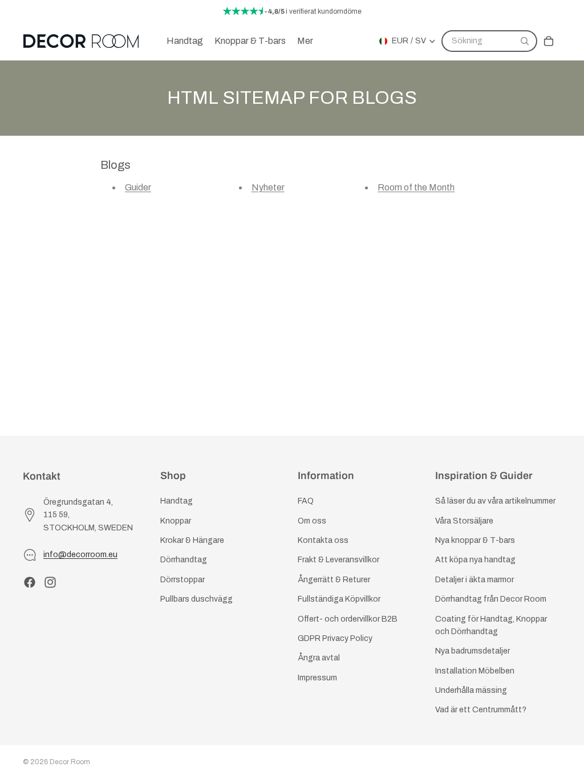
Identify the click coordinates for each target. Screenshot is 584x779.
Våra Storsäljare (464, 521)
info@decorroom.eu (80, 554)
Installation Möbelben (474, 671)
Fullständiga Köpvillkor (339, 599)
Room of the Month (416, 187)
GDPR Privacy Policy (335, 638)
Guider (138, 187)
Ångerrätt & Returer (334, 579)
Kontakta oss (323, 540)
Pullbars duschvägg (196, 599)
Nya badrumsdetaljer (472, 651)
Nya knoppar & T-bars (475, 540)
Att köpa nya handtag (475, 559)
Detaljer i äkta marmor (474, 579)
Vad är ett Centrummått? (480, 709)
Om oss (312, 521)
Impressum (317, 677)
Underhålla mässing (471, 690)
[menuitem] (305, 41)
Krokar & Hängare (192, 540)
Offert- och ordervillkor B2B (348, 618)
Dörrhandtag (183, 559)
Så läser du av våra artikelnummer (495, 501)
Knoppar (175, 521)
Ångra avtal (319, 658)
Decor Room (70, 762)
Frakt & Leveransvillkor (338, 559)
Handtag (176, 501)
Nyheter (268, 187)
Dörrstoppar (182, 579)
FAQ (306, 501)
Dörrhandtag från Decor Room (490, 599)
